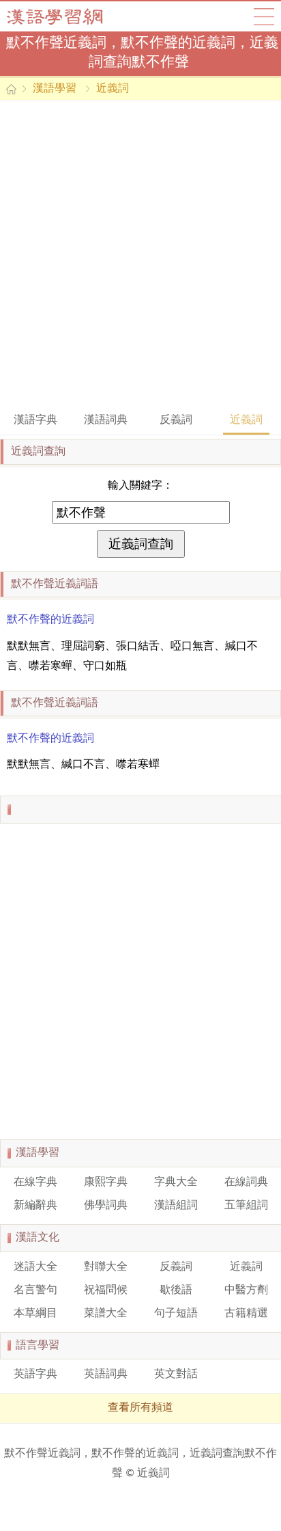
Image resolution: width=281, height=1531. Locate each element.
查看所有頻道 (140, 1408)
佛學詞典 (106, 1205)
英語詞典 (106, 1374)
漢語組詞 (176, 1205)
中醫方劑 (246, 1290)
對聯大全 (106, 1267)
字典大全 (176, 1182)
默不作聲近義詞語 (54, 584)
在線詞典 (246, 1182)
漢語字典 (35, 420)
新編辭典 (35, 1205)
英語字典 (35, 1374)
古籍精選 (246, 1313)
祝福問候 (106, 1290)
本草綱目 (35, 1313)
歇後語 (176, 1290)
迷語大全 (35, 1267)
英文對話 (176, 1374)
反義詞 (176, 420)
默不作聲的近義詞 (50, 619)
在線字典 (35, 1182)
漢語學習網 (68, 16)
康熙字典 (106, 1182)
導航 (264, 16)
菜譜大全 (106, 1313)
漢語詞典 (106, 420)
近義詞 (112, 88)
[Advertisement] (140, 255)
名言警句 (35, 1290)
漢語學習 (54, 88)
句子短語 (176, 1313)
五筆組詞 (246, 1205)
